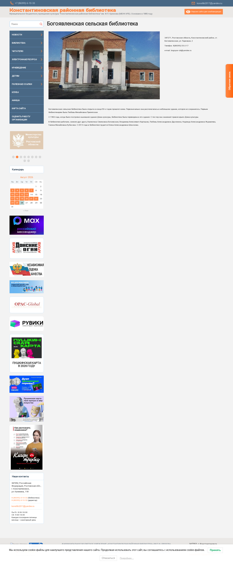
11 (17, 194)
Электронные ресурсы (24, 59)
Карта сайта (19, 108)
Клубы (15, 92)
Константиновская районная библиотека (63, 10)
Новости (17, 34)
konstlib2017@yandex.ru (209, 3)
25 (17, 203)
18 (17, 199)
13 (27, 194)
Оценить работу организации (21, 118)
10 (12, 194)
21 (31, 199)
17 (12, 199)
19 (22, 199)
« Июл (25, 210)
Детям (15, 76)
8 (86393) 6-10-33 (20, 498)
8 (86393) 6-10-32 (19, 500)
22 (36, 199)
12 (22, 194)
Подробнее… (127, 558)
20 (27, 199)
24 (12, 203)
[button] (26, 140)
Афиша (16, 100)
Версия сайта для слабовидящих (205, 11)
